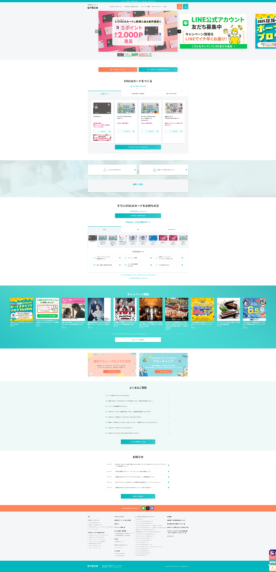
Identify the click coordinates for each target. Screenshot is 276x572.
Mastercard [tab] (171, 229)
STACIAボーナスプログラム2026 (96, 537)
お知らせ (116, 524)
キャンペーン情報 (145, 6)
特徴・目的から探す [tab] (171, 93)
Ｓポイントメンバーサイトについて (97, 539)
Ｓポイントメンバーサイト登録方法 (97, 541)
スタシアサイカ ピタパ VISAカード (144, 538)
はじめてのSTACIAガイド (94, 522)
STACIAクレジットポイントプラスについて (98, 535)
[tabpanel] (138, 125)
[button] (179, 31)
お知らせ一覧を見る (138, 496)
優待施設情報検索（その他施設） (123, 535)
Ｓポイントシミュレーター (95, 547)
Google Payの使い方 (120, 553)
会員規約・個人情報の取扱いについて (176, 520)
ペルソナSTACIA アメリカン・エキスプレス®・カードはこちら (138, 275)
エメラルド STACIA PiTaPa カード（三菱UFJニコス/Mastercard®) (151, 527)
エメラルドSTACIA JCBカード (143, 548)
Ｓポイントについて (156, 6)
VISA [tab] (104, 229)
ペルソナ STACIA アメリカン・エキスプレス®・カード (148, 546)
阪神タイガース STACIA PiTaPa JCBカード (145, 529)
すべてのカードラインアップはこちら (138, 147)
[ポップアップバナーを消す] (269, 551)
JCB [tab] (138, 229)
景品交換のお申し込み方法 (95, 543)
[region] (138, 240)
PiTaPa (165, 6)
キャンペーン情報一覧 (119, 527)
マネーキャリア (119, 547)
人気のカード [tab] (104, 94)
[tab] (93, 240)
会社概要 (169, 516)
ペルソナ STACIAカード (141, 542)
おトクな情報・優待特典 (120, 531)
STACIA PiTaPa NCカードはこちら (139, 278)
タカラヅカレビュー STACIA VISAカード (145, 536)
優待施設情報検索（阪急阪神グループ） (125, 533)
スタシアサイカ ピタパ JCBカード (143, 540)
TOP (89, 516)
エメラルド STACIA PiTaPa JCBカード (144, 521)
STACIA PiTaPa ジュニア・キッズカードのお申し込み (101, 527)
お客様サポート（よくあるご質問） (123, 520)
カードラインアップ (93, 529)
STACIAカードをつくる (115, 6)
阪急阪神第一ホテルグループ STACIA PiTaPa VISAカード (149, 532)
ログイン (272, 560)
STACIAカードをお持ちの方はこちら (159, 69)
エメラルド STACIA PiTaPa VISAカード (145, 523)
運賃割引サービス (120, 541)
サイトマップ (170, 536)
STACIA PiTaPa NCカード (142, 555)
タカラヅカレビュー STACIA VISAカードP (145, 534)
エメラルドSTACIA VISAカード (143, 551)
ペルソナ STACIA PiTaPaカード (143, 544)
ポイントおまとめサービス (95, 545)
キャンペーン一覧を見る (138, 340)
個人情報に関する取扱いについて (175, 524)
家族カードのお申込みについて (96, 525)
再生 (154, 54)
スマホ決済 (117, 551)
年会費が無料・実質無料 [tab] (138, 93)
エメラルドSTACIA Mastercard (143, 553)
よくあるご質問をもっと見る (138, 442)
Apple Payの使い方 (120, 555)
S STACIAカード (139, 519)
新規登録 (272, 562)
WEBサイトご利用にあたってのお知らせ (177, 527)
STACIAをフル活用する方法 (131, 6)
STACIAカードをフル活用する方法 (96, 532)
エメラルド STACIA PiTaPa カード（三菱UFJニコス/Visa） (149, 525)
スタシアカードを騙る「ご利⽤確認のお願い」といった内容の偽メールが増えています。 (138, 1)
